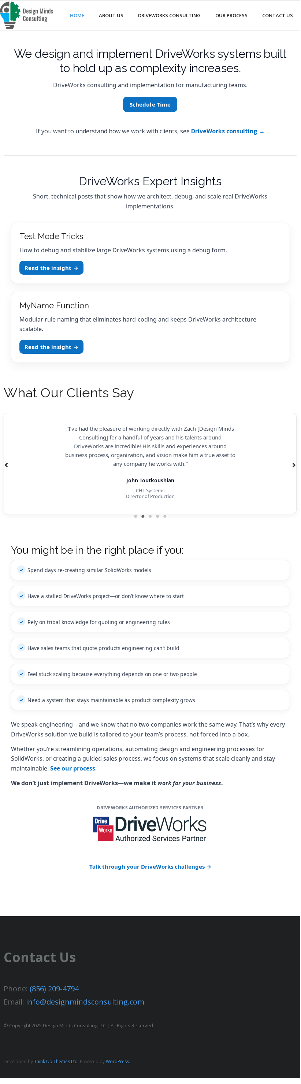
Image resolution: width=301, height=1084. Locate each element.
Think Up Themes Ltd (56, 1061)
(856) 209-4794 (54, 989)
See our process (72, 768)
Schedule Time (150, 104)
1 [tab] (135, 516)
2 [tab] (142, 516)
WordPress (117, 1061)
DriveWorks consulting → (228, 131)
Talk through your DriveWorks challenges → (150, 866)
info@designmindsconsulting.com (85, 1002)
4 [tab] (157, 516)
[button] (6, 465)
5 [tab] (164, 516)
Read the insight (51, 267)
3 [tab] (150, 516)
